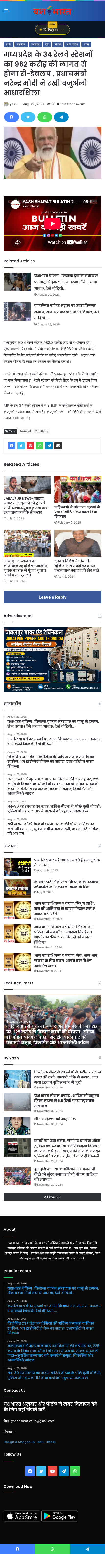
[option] (52, 1021)
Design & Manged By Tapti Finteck (30, 1442)
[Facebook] (11, 117)
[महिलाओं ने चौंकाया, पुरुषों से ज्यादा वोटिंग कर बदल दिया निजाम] (77, 489)
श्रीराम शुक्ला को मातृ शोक (55, 1119)
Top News (41, 431)
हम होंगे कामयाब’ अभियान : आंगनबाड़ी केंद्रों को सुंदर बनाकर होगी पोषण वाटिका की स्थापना (66, 1174)
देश (47, 44)
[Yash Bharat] (52, 11)
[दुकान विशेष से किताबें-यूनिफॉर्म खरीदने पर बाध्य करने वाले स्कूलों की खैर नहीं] (77, 543)
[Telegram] (61, 117)
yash (13, 104)
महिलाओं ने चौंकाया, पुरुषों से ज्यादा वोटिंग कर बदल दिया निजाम (77, 512)
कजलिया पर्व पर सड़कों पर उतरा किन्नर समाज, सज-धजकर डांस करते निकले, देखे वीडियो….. (67, 312)
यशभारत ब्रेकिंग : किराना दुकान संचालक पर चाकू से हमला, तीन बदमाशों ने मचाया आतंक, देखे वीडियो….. (66, 282)
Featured (25, 431)
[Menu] (6, 12)
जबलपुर (35, 44)
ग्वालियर (21, 44)
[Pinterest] (30, 445)
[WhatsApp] (44, 117)
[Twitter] (28, 117)
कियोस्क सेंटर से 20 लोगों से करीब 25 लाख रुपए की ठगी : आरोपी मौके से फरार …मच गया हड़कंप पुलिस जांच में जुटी (67, 1077)
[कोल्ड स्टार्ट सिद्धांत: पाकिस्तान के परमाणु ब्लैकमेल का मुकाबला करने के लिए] (17, 888)
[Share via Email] (58, 445)
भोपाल (57, 44)
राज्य (86, 44)
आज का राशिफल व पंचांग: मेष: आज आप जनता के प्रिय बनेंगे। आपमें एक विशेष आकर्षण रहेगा (65, 960)
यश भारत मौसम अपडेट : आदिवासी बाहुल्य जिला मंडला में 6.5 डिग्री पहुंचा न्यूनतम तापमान (66, 1100)
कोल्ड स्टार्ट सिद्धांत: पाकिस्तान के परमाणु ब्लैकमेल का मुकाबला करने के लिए (66, 884)
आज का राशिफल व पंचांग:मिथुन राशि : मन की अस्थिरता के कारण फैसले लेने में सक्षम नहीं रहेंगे (64, 908)
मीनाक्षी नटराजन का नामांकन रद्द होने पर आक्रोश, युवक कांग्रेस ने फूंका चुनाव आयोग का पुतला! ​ (26, 568)
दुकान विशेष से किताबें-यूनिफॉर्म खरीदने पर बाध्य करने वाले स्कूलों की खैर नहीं (76, 566)
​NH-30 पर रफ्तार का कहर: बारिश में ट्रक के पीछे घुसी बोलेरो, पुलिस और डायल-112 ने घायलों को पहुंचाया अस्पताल (49, 1037)
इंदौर (8, 44)
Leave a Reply (53, 597)
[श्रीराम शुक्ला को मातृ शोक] (17, 1126)
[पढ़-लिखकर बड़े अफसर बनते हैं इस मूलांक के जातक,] (17, 867)
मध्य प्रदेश (72, 44)
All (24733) (52, 1197)
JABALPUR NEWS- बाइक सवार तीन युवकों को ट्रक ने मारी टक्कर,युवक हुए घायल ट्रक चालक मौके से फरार (25, 505)
